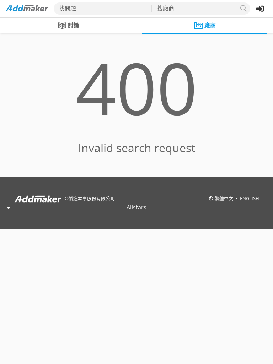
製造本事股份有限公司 (92, 198)
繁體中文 (224, 198)
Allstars (136, 207)
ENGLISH (249, 198)
